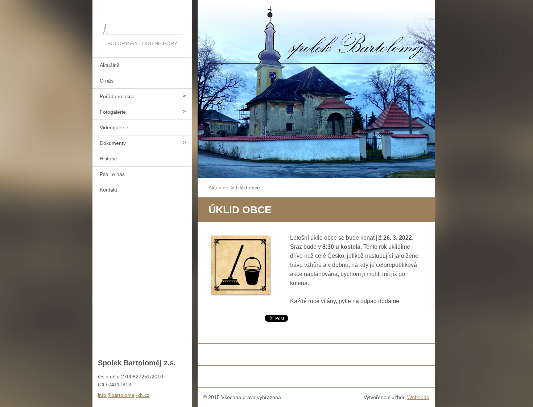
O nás (106, 81)
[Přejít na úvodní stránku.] (142, 19)
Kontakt (108, 190)
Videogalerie (114, 127)
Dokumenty (113, 143)
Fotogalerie (113, 112)
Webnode (418, 397)
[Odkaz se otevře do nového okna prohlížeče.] (240, 265)
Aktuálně (110, 65)
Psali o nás (112, 174)
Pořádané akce (117, 96)
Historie (108, 158)
